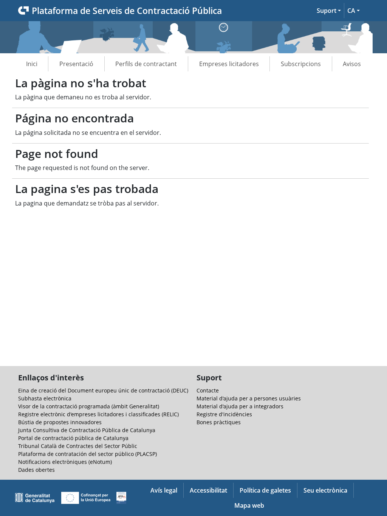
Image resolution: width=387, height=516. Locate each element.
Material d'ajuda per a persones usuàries (249, 398)
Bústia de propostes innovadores (60, 422)
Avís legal (163, 490)
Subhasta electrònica (44, 398)
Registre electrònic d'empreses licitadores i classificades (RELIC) (98, 414)
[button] (329, 10)
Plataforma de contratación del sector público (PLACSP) (87, 453)
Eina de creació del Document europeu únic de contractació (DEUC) (103, 390)
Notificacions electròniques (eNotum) (65, 461)
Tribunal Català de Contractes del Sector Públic (77, 446)
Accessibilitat (208, 490)
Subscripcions (301, 64)
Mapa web (249, 505)
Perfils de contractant (146, 64)
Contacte (208, 390)
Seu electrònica (325, 490)
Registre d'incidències (224, 414)
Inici (31, 64)
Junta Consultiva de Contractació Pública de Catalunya (86, 430)
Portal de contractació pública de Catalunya (73, 438)
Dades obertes (36, 469)
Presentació (76, 64)
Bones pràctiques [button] (219, 422)
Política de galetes (265, 490)
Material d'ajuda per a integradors (240, 406)
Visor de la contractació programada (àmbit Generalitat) (88, 406)
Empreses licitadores (229, 64)
